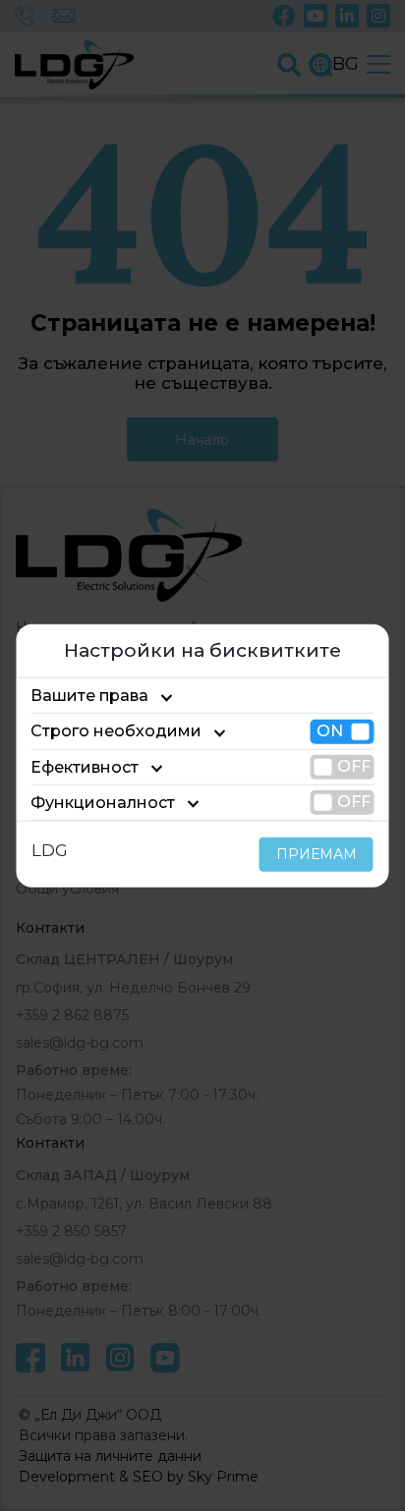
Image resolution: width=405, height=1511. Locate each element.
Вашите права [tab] (89, 695)
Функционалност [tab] (102, 802)
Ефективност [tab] (84, 766)
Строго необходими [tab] (116, 731)
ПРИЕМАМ (316, 854)
